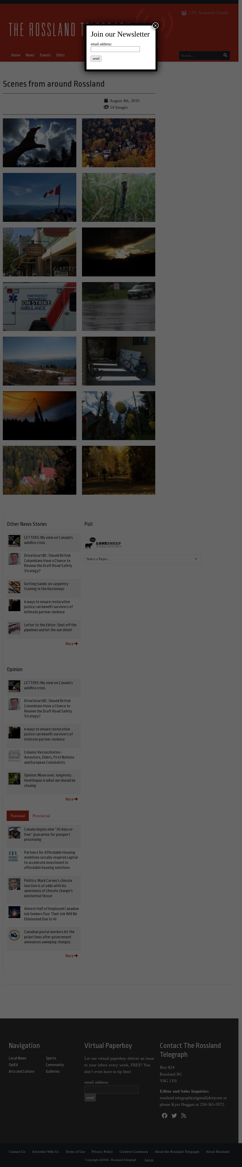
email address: (101, 44)
